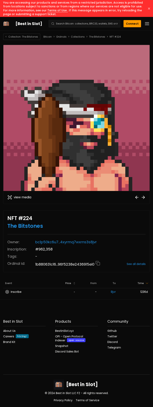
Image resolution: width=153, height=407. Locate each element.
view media (22, 197)
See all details (136, 264)
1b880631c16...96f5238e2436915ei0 (65, 264)
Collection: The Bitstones (21, 36)
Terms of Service (87, 400)
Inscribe (16, 292)
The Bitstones (97, 36)
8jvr (113, 292)
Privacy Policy (63, 400)
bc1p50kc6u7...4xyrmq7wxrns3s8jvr (66, 242)
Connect (132, 24)
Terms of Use (57, 10)
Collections (78, 36)
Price (68, 283)
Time (140, 283)
